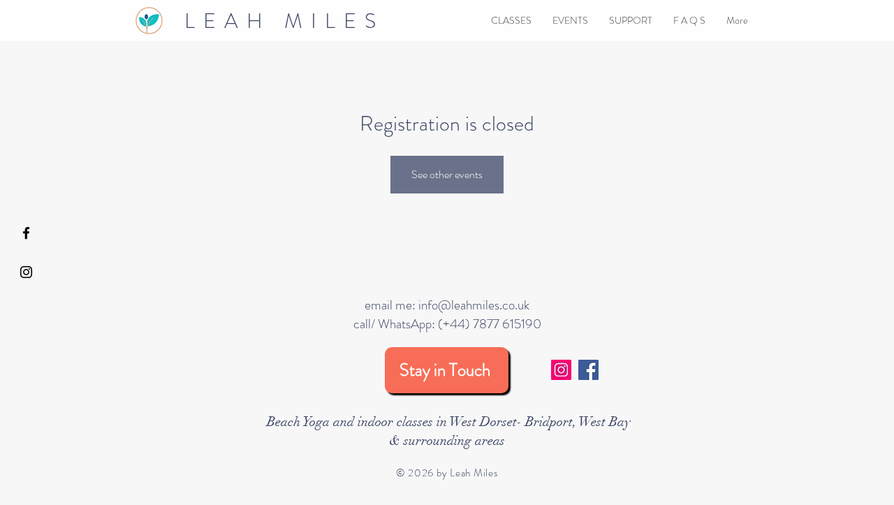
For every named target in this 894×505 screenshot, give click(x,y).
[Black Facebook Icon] (26, 233)
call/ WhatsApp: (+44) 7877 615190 (447, 323)
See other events (447, 174)
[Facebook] (588, 370)
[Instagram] (561, 370)
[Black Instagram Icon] (26, 272)
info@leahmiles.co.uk (473, 304)
